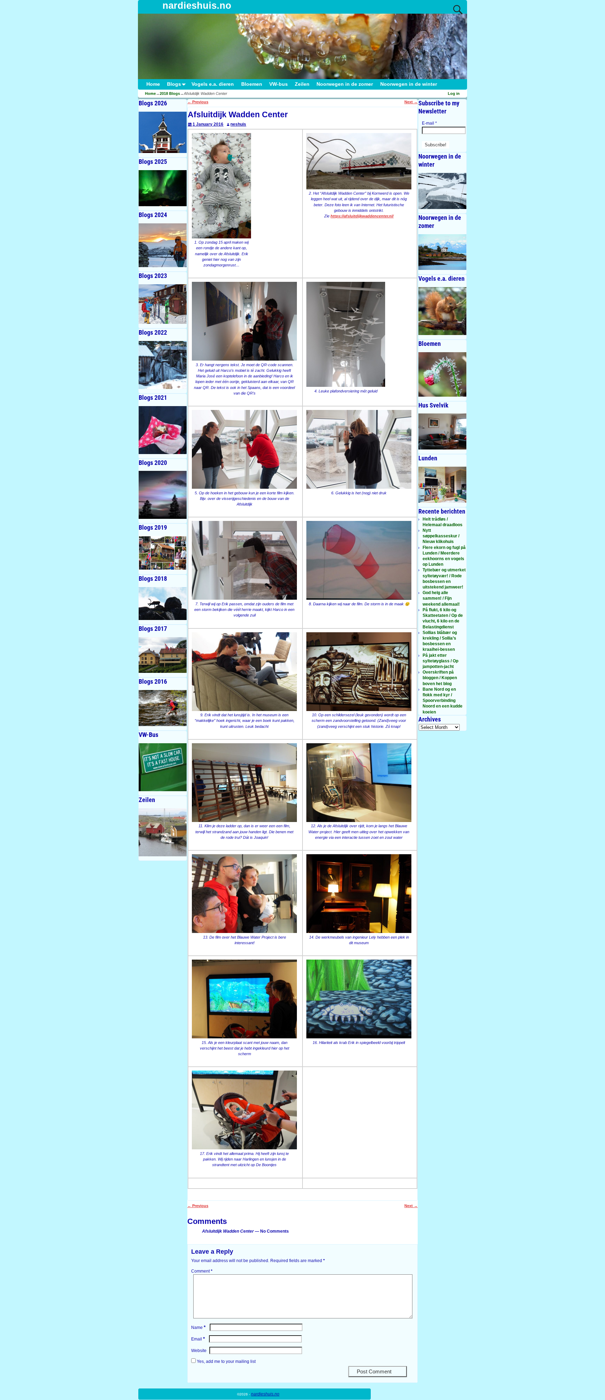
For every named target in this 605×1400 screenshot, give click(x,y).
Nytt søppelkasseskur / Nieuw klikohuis (441, 536)
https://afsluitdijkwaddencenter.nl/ (362, 216)
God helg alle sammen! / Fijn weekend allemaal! (441, 598)
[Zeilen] (163, 832)
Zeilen (302, 84)
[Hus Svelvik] (442, 431)
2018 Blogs (170, 93)
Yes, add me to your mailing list (226, 1361)
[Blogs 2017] (163, 655)
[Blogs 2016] (163, 708)
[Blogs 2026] (163, 132)
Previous (197, 102)
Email (198, 1339)
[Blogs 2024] (163, 245)
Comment (202, 1271)
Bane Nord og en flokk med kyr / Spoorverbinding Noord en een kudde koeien (443, 701)
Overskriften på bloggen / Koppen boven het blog (440, 678)
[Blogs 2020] (163, 495)
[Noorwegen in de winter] (442, 191)
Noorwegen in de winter (408, 84)
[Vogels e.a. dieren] (442, 311)
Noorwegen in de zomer (345, 84)
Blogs (174, 84)
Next (411, 102)
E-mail (429, 123)
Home (153, 84)
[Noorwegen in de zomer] (442, 252)
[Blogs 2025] (163, 188)
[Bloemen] (442, 374)
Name (198, 1327)
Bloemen (251, 84)
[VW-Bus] (163, 767)
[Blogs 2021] (163, 430)
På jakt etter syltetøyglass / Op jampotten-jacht (440, 661)
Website (199, 1350)
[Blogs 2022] (163, 365)
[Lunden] (442, 485)
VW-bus (278, 84)
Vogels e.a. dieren (213, 84)
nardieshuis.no (196, 5)
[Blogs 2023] (163, 304)
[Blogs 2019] (163, 553)
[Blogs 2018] (163, 603)
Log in (454, 93)
